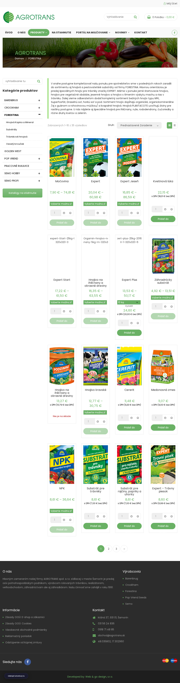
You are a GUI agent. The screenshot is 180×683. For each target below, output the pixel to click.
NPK (62, 488)
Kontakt (140, 32)
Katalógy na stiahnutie (22, 193)
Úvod (9, 32)
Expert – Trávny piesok (163, 489)
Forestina (131, 591)
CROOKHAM (11, 107)
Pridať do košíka (62, 223)
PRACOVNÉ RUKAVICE (16, 166)
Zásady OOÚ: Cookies (18, 623)
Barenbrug (131, 578)
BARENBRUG (11, 100)
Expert (95, 181)
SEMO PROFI (11, 180)
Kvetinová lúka (163, 181)
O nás (21, 32)
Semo (129, 604)
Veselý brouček (15, 144)
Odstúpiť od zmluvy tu (16, 676)
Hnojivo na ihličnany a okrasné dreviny (96, 283)
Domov (19, 58)
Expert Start (61, 280)
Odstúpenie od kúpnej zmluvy (23, 642)
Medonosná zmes (163, 390)
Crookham (131, 585)
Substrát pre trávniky (95, 489)
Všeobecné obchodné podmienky (26, 630)
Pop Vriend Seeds (135, 597)
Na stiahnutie (61, 32)
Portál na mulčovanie (92, 32)
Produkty (37, 32)
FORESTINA (11, 115)
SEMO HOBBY (12, 173)
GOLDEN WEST (12, 151)
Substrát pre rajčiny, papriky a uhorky (129, 491)
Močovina (62, 181)
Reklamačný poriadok (18, 636)
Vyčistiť (129, 306)
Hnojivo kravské (95, 390)
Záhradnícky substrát (163, 281)
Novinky (121, 32)
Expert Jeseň (129, 181)
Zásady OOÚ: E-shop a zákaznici (24, 617)
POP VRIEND (11, 158)
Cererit (129, 390)
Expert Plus (129, 280)
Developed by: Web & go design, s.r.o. (90, 676)
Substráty (11, 129)
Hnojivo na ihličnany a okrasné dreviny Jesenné (62, 394)
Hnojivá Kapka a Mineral (20, 122)
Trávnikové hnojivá (16, 136)
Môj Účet (172, 3)
